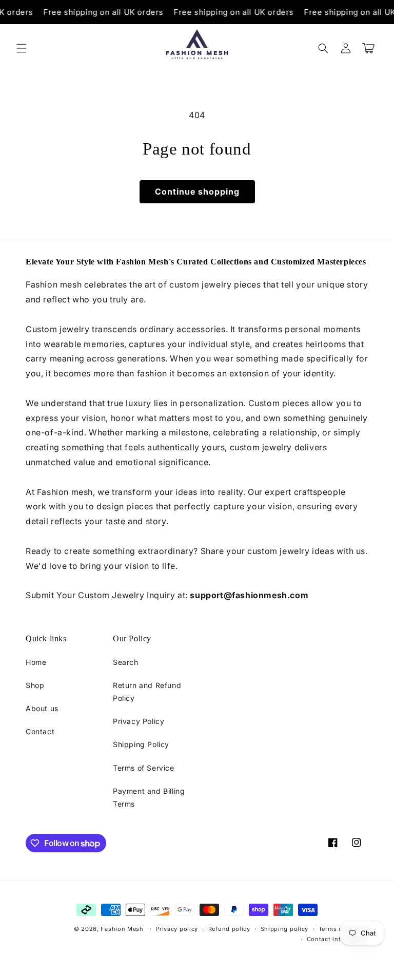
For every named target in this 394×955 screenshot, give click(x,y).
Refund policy (229, 928)
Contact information (337, 939)
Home (36, 662)
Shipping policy (285, 928)
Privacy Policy (138, 721)
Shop (35, 685)
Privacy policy (176, 928)
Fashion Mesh (122, 928)
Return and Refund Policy (147, 691)
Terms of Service (143, 767)
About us (42, 708)
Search (126, 662)
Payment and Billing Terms (149, 797)
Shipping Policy (141, 744)
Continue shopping (197, 191)
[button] (21, 48)
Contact (40, 731)
